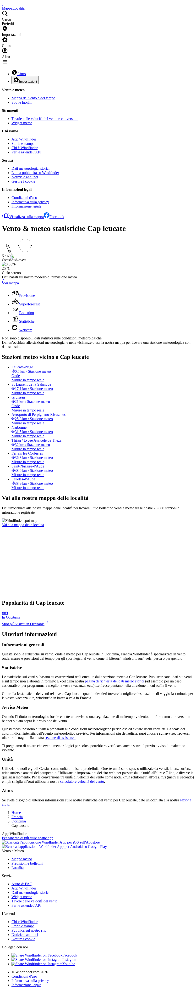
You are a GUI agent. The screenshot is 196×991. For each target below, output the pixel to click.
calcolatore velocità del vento (82, 781)
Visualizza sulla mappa (26, 217)
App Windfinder (23, 139)
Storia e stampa (22, 143)
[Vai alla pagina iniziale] (2, 4)
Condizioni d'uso (24, 198)
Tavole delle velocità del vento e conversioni (44, 119)
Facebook (56, 217)
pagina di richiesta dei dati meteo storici (114, 681)
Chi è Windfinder (24, 148)
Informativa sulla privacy (30, 202)
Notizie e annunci (24, 177)
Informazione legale (26, 206)
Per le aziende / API (26, 152)
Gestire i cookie (23, 181)
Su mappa (11, 283)
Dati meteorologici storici (30, 168)
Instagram (69, 959)
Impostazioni (28, 81)
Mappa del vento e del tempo (33, 98)
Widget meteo (21, 123)
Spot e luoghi (21, 102)
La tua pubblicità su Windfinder (35, 173)
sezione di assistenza (60, 738)
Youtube (68, 964)
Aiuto (21, 74)
